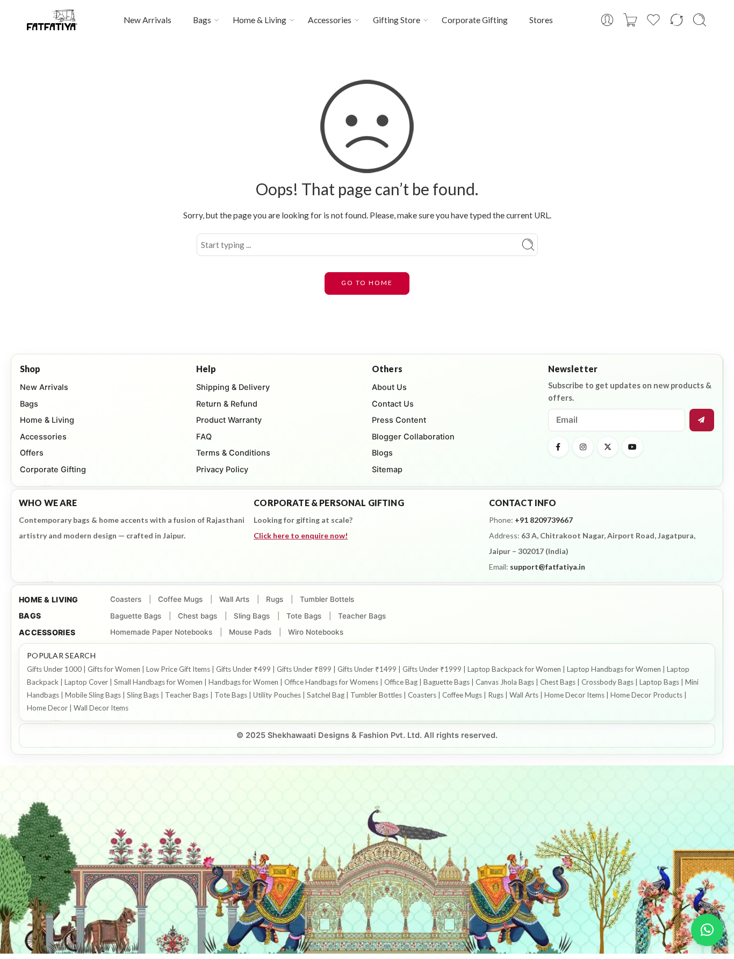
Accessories (329, 20)
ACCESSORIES (47, 632)
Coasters (125, 599)
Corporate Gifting (475, 20)
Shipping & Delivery (233, 387)
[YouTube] (632, 447)
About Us (389, 387)
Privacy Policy (222, 469)
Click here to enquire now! (301, 535)
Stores (541, 20)
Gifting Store (396, 20)
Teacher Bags (362, 616)
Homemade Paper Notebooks (161, 632)
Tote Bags (303, 616)
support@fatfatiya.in (547, 566)
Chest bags (197, 616)
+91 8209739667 (544, 519)
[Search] (699, 19)
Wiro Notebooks (315, 632)
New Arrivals (147, 20)
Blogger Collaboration (413, 437)
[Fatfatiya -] (52, 20)
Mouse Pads (250, 632)
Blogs (382, 453)
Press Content (399, 420)
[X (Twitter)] (608, 447)
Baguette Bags (135, 616)
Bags (202, 20)
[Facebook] (558, 447)
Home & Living (259, 20)
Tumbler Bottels (327, 599)
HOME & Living (48, 599)
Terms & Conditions (233, 453)
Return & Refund (226, 404)
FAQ (204, 437)
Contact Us (393, 404)
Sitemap (387, 469)
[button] (707, 930)
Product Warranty (229, 420)
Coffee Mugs (180, 599)
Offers (32, 453)
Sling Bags (252, 616)
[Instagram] (583, 447)
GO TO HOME (367, 283)
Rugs (274, 599)
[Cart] (630, 19)
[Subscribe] (701, 420)
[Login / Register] (607, 19)
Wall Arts (234, 599)
